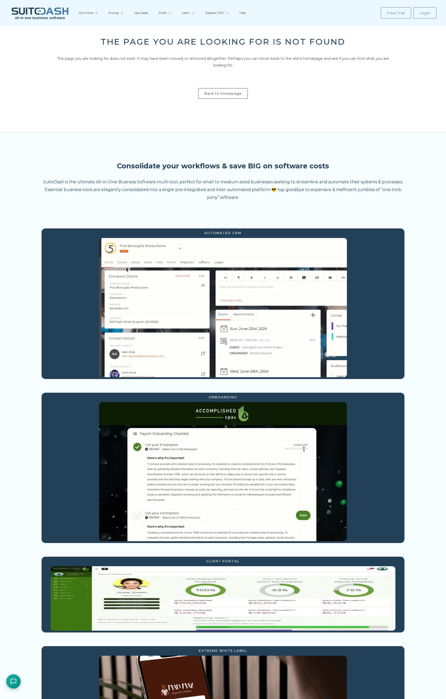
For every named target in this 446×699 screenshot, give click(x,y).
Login (425, 13)
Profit (162, 13)
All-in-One (86, 13)
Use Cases (141, 13)
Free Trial (396, 13)
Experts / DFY (214, 13)
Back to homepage (223, 93)
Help (243, 13)
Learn (186, 13)
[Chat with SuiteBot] (13, 681)
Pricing (113, 13)
